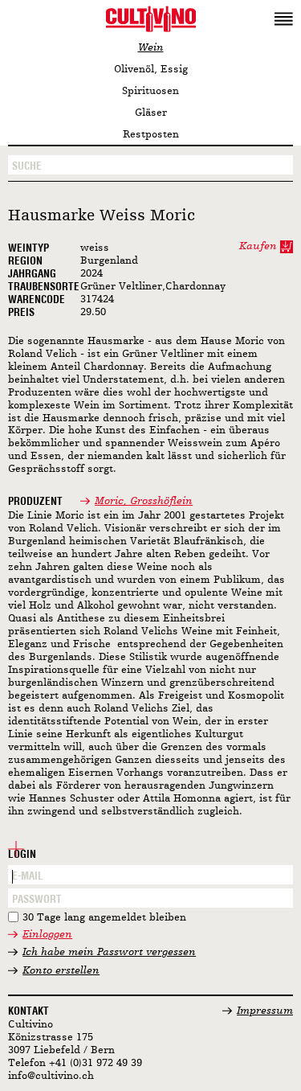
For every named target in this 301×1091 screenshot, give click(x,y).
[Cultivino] (150, 18)
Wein (151, 48)
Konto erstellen (61, 971)
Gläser (151, 113)
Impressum (265, 1011)
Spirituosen (150, 91)
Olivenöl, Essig (151, 69)
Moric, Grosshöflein (144, 501)
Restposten (151, 134)
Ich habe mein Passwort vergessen (109, 952)
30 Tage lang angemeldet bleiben (104, 918)
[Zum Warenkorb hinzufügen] (286, 246)
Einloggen (47, 934)
